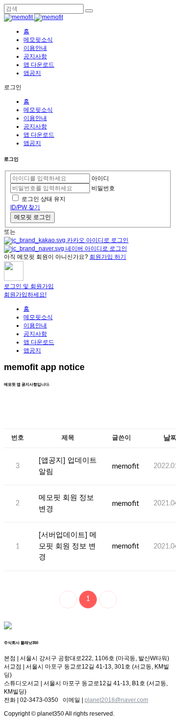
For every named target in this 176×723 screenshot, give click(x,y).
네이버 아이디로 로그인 (95, 248)
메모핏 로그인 (32, 217)
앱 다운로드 (38, 64)
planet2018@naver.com (116, 700)
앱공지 (32, 73)
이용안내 (35, 48)
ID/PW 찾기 (25, 207)
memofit (125, 466)
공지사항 (35, 56)
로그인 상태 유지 (44, 199)
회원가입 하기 (107, 256)
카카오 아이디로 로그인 (97, 240)
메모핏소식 (38, 39)
